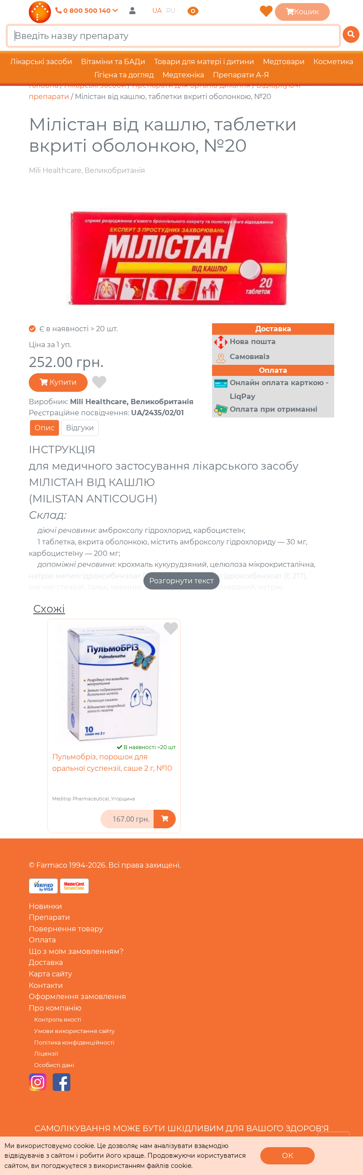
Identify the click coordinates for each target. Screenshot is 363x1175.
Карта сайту (50, 974)
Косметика (333, 61)
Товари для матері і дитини (204, 61)
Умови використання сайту (74, 1031)
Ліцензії (46, 1053)
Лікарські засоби (41, 61)
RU (170, 11)
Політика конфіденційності (74, 1042)
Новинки (45, 906)
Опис (44, 428)
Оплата (42, 940)
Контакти (46, 985)
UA (157, 11)
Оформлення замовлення (77, 996)
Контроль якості (57, 1019)
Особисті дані (54, 1065)
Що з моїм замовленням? (76, 951)
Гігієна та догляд (124, 75)
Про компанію (55, 1008)
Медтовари (284, 61)
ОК (287, 1156)
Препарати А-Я (241, 75)
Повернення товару (66, 929)
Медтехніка (183, 75)
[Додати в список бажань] (99, 382)
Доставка (46, 962)
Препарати (49, 917)
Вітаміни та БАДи (113, 61)
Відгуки (80, 428)
